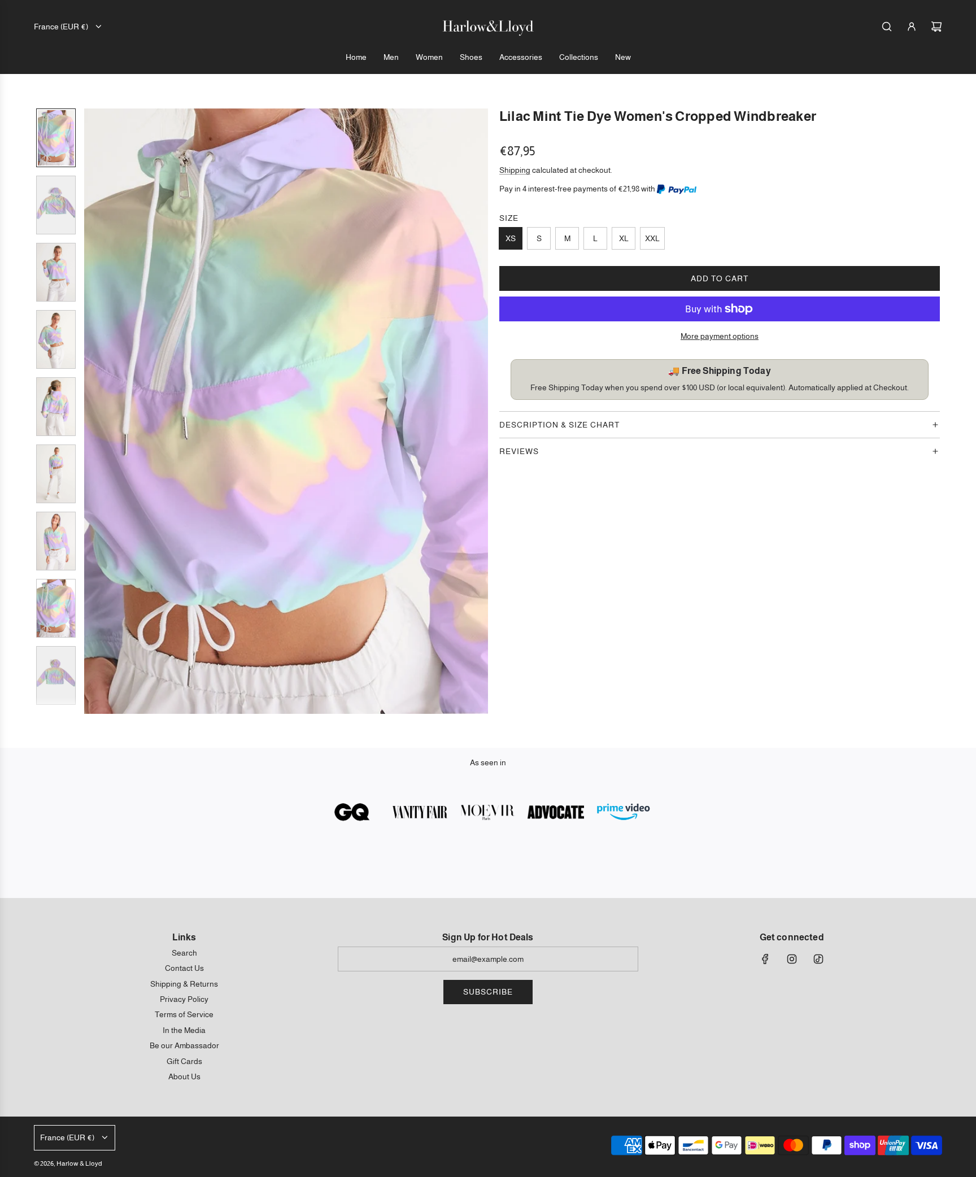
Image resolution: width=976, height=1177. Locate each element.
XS (511, 238)
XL (624, 238)
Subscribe (488, 991)
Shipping (514, 170)
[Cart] (936, 26)
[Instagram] (791, 959)
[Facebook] (765, 959)
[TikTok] (818, 959)
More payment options (720, 336)
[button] (93, 411)
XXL (652, 238)
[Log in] (911, 26)
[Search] (886, 26)
